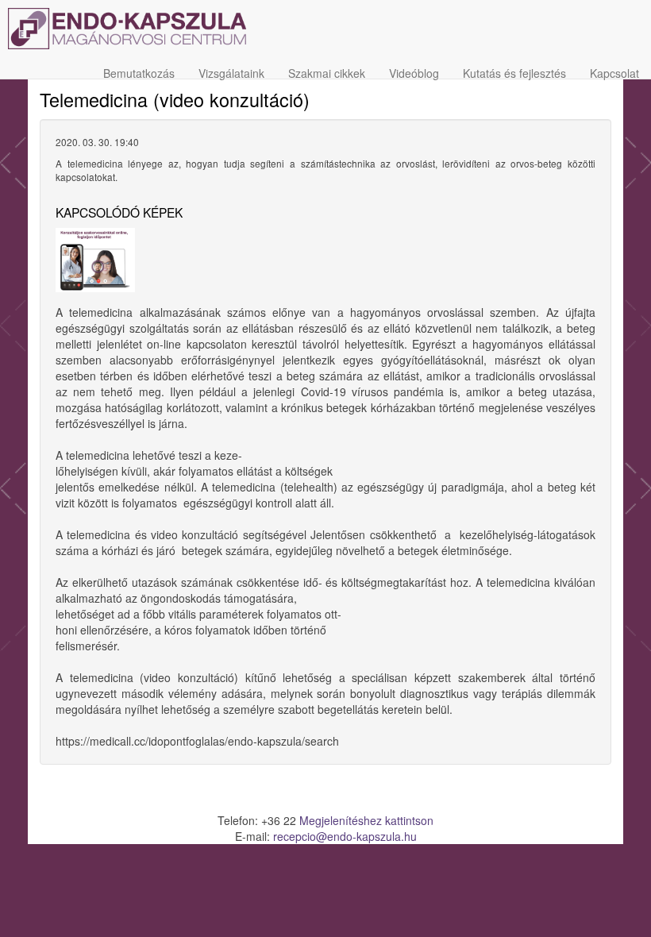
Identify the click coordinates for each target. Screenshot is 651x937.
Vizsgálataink (231, 73)
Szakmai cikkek (326, 73)
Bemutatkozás (139, 73)
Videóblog (414, 73)
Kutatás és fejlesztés (514, 73)
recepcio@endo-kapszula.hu (345, 836)
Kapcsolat (614, 73)
